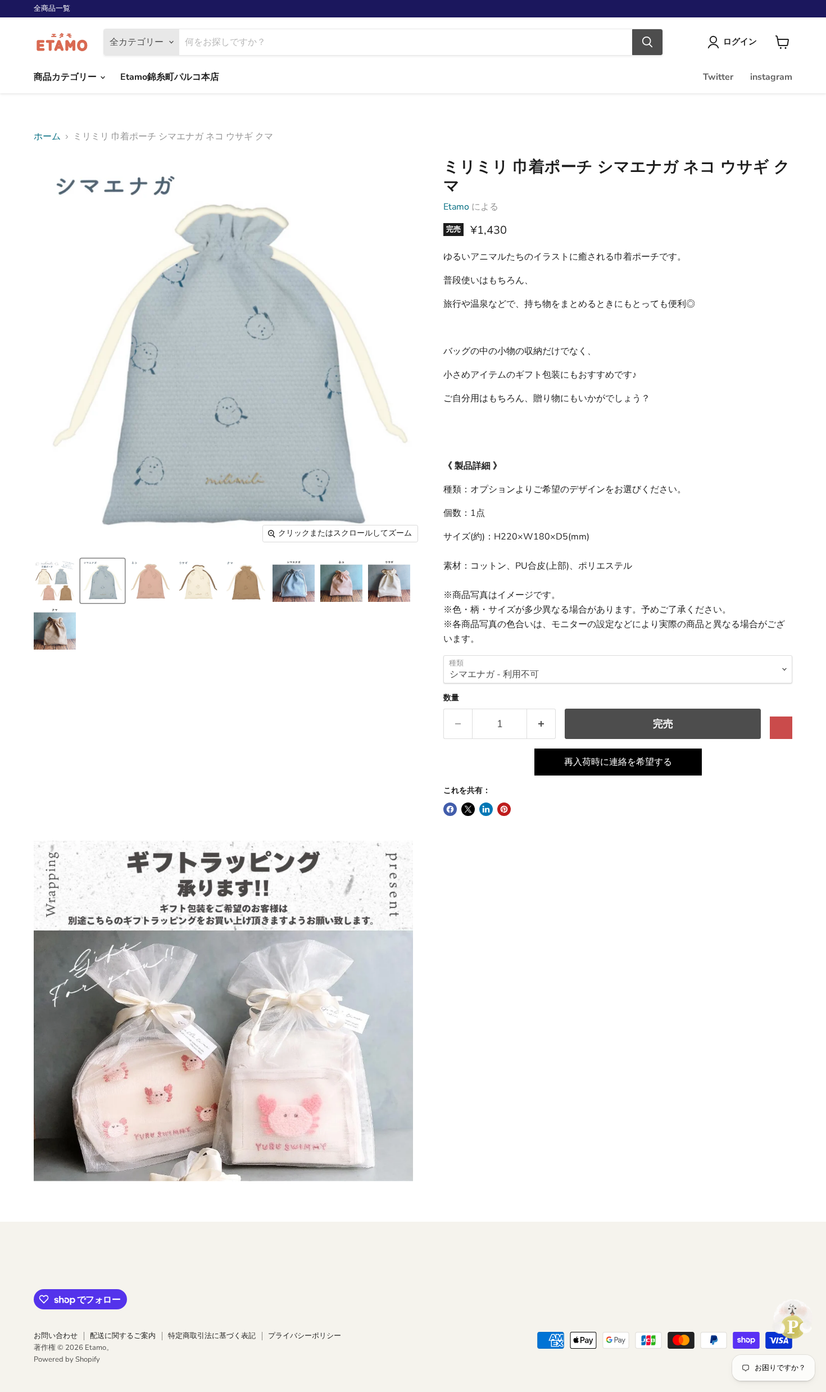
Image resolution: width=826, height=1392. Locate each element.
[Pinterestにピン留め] (504, 809)
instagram (771, 77)
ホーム (47, 137)
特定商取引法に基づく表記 (212, 1336)
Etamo (456, 207)
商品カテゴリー (66, 77)
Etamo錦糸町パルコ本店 (169, 77)
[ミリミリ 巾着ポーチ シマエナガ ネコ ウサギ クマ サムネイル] (55, 581)
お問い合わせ (56, 1336)
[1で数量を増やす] (541, 724)
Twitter (718, 77)
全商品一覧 (52, 8)
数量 (451, 697)
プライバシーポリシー (304, 1336)
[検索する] (647, 42)
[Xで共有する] (468, 809)
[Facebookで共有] (450, 809)
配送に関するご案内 (123, 1336)
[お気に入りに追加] (781, 728)
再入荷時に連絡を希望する (618, 762)
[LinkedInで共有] (486, 809)
